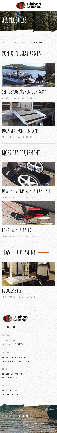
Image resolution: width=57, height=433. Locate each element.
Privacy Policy (11, 394)
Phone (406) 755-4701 (15, 357)
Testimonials (9, 377)
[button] (12, 422)
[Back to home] (28, 5)
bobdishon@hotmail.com (15, 361)
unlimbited (23, 416)
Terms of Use (9, 390)
